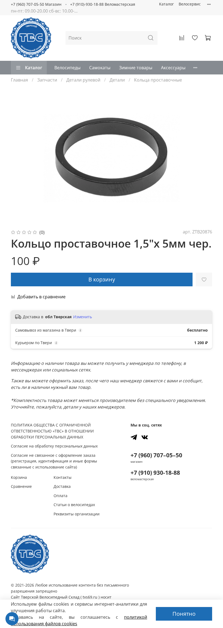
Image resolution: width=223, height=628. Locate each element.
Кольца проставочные (158, 80)
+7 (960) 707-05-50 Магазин (36, 4)
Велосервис (190, 4)
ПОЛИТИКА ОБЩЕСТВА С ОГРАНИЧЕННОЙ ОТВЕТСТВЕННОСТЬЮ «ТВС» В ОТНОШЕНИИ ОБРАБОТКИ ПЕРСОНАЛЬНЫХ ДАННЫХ (52, 430)
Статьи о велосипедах (74, 504)
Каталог (166, 4)
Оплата (60, 495)
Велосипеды (67, 68)
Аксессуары (173, 68)
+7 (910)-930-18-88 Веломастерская (102, 4)
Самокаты (99, 68)
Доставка (62, 486)
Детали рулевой (83, 80)
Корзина (19, 477)
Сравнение (21, 486)
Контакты (63, 477)
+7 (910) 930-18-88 (155, 472)
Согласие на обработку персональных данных (54, 446)
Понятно (184, 613)
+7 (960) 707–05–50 (156, 455)
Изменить (82, 316)
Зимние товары (135, 68)
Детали (117, 80)
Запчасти (47, 80)
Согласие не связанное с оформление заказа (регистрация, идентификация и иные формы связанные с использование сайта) (54, 461)
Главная (19, 80)
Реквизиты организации (77, 513)
